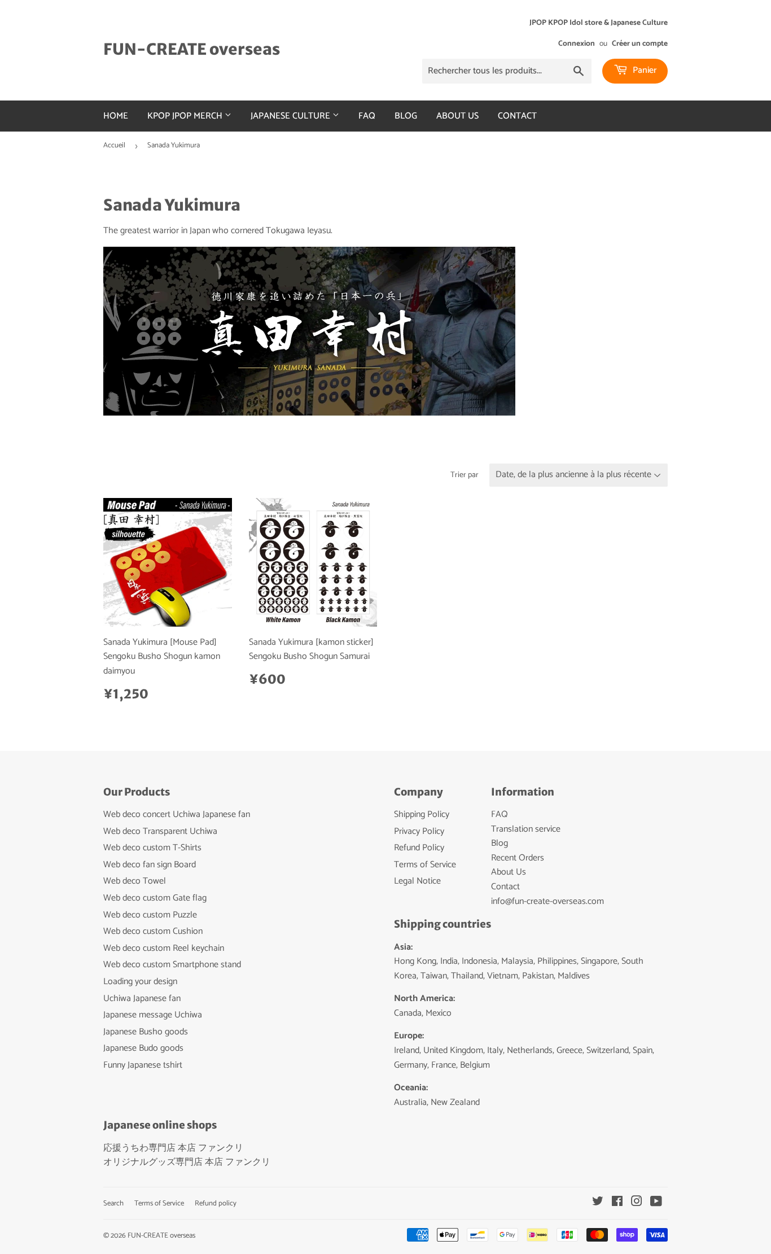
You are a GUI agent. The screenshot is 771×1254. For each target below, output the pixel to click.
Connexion (576, 43)
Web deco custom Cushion (153, 931)
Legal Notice (417, 881)
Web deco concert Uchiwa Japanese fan (176, 814)
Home (115, 116)
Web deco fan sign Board (149, 864)
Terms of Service (425, 864)
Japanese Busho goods (145, 1031)
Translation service (525, 829)
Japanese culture (291, 116)
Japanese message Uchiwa (152, 1015)
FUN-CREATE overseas (191, 49)
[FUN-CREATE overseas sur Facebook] (617, 1203)
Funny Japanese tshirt (142, 1065)
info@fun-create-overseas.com (547, 901)
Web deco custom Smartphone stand (172, 964)
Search (113, 1203)
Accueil (114, 145)
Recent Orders (517, 858)
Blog (406, 116)
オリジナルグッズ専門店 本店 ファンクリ (186, 1162)
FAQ (366, 116)
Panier (643, 70)
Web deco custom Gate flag (155, 898)
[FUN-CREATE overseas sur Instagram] (636, 1203)
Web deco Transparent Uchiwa (160, 831)
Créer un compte (640, 43)
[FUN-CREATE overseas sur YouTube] (656, 1203)
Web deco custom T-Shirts (152, 847)
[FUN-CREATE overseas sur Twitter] (597, 1203)
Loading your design (140, 981)
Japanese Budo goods (143, 1048)
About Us (457, 116)
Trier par (464, 475)
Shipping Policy (421, 814)
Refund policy (215, 1203)
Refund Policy (419, 847)
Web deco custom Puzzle (150, 915)
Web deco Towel (134, 881)
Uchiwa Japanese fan (142, 998)
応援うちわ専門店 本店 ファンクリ (173, 1148)
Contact (517, 116)
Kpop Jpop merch (186, 116)
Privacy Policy (419, 831)
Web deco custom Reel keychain (163, 948)
